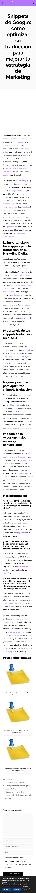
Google (6, 172)
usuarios (25, 155)
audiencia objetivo (10, 204)
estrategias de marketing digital (17, 357)
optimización (21, 217)
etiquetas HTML (9, 292)
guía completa (12, 227)
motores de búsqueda (11, 145)
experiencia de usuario (19, 632)
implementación (16, 635)
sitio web (26, 350)
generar (22, 318)
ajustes (25, 886)
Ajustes (26, 889)
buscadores (25, 207)
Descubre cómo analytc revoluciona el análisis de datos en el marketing (17, 795)
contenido (19, 142)
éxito (28, 648)
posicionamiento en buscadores (15, 457)
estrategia (7, 175)
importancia (20, 184)
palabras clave (16, 295)
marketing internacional (12, 603)
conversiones (22, 473)
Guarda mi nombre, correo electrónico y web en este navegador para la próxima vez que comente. (18, 863)
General (9, 780)
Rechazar (16, 889)
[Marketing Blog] (19, 3)
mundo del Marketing (22, 275)
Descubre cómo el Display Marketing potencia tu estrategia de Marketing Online (16, 786)
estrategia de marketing (18, 191)
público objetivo (14, 405)
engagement (20, 533)
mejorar (27, 139)
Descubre (6, 210)
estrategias (10, 652)
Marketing (22, 181)
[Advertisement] (18, 114)
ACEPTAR (6, 889)
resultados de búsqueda (15, 168)
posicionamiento (9, 207)
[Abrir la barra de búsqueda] (2, 3)
